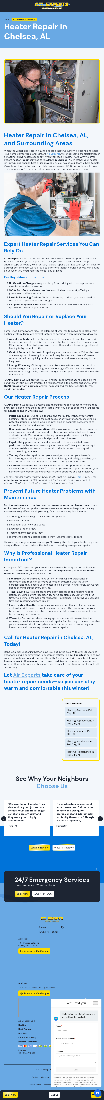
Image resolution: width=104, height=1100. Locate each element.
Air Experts (27, 675)
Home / (7, 19)
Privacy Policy (35, 1085)
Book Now (10, 1094)
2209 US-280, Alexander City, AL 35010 (36, 987)
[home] (52, 6)
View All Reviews (64, 847)
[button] (3, 818)
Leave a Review (39, 847)
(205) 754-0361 (43, 893)
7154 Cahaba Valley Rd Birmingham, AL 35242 (28, 944)
